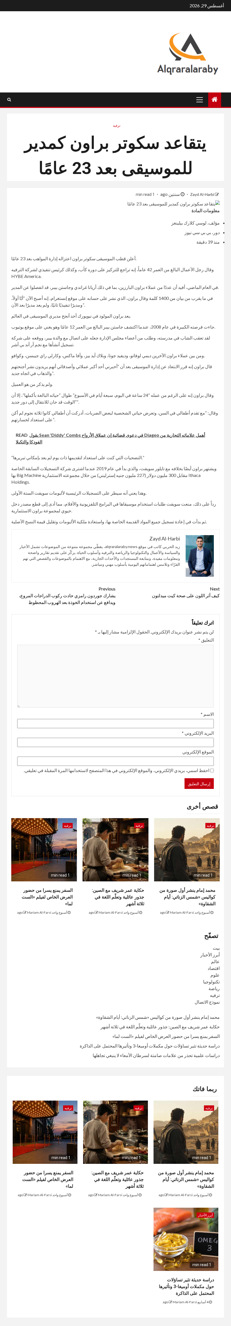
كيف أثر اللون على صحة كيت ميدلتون (186, 592)
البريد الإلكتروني (198, 733)
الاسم (207, 714)
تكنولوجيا (211, 981)
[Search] (9, 99)
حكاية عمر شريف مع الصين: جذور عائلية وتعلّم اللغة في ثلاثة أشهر (118, 897)
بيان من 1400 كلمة (166, 298)
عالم (215, 961)
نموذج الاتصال (207, 1001)
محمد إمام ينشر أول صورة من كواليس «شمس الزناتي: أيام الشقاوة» (187, 897)
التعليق (206, 639)
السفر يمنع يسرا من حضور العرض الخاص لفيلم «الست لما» (47, 897)
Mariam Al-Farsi (182, 912)
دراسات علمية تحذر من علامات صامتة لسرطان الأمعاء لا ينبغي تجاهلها (156, 1055)
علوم (215, 974)
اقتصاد (214, 968)
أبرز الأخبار (210, 954)
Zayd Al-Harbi (201, 194)
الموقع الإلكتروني (198, 751)
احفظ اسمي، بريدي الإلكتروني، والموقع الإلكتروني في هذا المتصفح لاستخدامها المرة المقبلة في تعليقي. (116, 770)
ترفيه (116, 125)
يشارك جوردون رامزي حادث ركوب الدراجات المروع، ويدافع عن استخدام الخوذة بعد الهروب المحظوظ (67, 595)
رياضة (214, 988)
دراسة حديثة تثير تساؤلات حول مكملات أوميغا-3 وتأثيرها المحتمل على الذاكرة (150, 1045)
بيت (216, 948)
